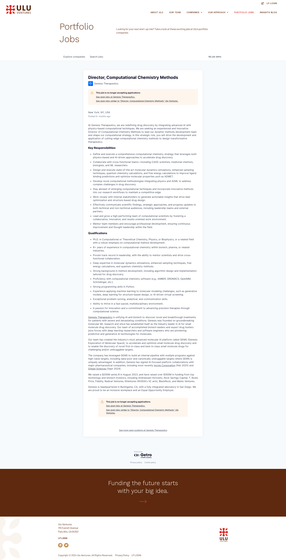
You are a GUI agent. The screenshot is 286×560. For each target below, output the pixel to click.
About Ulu (156, 12)
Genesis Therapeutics (100, 317)
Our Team (175, 12)
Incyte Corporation (164, 365)
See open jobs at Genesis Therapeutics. (115, 97)
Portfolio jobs (244, 12)
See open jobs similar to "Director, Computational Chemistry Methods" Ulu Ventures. (137, 101)
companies (74, 56)
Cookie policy (150, 462)
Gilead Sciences (97, 368)
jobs (96, 56)
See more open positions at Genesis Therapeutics (143, 430)
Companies (193, 12)
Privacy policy (136, 462)
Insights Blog (268, 12)
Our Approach (216, 12)
